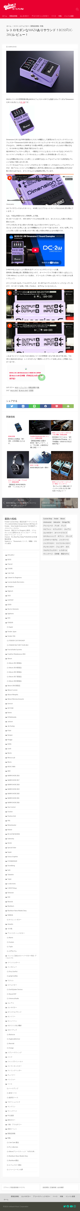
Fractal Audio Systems (15, 649)
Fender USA (11, 636)
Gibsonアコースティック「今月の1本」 (22, 1151)
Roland (10, 830)
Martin (10, 753)
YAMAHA (10, 915)
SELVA (10, 843)
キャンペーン (12, 1021)
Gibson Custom (12, 690)
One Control (11, 807)
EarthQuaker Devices (16, 989)
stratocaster (47, 522)
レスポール (63, 550)
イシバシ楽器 (69, 16)
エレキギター (24, 16)
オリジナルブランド (15, 1012)
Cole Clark (11, 573)
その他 (36, 465)
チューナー (11, 1075)
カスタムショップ (49, 536)
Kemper (10, 735)
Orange (11, 1048)
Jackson (10, 722)
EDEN (9, 605)
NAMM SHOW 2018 (13, 785)
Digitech (10, 591)
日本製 (57, 554)
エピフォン (47, 529)
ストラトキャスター (63, 543)
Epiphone (11, 614)
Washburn (11, 906)
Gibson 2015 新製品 (15, 672)
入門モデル (13, 951)
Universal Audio (14, 998)
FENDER (10, 623)
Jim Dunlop (11, 726)
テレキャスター (48, 547)
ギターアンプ (12, 480)
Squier (11, 627)
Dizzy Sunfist (13, 971)
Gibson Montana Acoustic (16, 699)
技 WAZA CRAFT (24, 390)
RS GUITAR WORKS (14, 834)
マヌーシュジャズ (14, 1102)
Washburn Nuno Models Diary (17, 911)
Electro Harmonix (13, 609)
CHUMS (10, 568)
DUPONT (11, 600)
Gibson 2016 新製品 (14, 686)
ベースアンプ (13, 1088)
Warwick (10, 902)
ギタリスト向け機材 (15, 1025)
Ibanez (10, 713)
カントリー (11, 1016)
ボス (67, 547)
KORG (9, 744)
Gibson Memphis (13, 695)
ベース (53, 16)
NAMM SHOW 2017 (13, 780)
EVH (9, 618)
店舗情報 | (53, 1187)
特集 (60, 16)
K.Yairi (9, 730)
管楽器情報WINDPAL (17, 1187)
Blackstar (12, 1034)
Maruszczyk (11, 758)
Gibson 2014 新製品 (15, 668)
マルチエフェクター (50, 550)
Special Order (12, 848)
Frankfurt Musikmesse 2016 (37, 436)
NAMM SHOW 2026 (13, 803)
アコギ (57, 526)
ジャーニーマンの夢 (16, 1169)
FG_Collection (13, 1147)
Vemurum (11, 893)
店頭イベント (12, 1129)
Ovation (10, 812)
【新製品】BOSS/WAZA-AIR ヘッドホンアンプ (17, 486)
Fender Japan (12, 632)
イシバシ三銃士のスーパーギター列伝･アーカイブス (21, 957)
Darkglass (11, 586)
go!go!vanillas (13, 976)
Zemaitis (10, 924)
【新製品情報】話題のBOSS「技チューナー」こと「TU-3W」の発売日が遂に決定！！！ (39, 444)
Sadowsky (11, 839)
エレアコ (67, 529)
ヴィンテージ (63, 484)
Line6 (9, 749)
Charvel (10, 564)
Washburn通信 (14, 1160)
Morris (10, 762)
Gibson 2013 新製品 (15, 663)
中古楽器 (11, 1115)
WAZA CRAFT (14, 390)
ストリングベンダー (15, 1070)
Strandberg (11, 866)
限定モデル (65, 554)
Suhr (9, 870)
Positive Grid (12, 816)
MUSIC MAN (11, 767)
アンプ (63, 526)
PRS (9, 821)
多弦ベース (13, 1093)
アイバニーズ (48, 526)
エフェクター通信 (15, 1165)
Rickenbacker (12, 825)
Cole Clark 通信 (14, 1142)
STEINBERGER (12, 861)
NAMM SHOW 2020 (13, 794)
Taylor (9, 879)
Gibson (62, 519)
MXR (9, 771)
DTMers (6, 1187)
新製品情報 (13, 16)
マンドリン (11, 1106)
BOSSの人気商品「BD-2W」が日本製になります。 (16, 441)
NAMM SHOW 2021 (13, 798)
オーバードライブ (61, 533)
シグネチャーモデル (50, 540)
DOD (9, 596)
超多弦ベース (13, 1097)
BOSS (16, 26)
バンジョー (11, 1079)
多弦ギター (11, 1120)
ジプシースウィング (15, 1052)
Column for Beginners (15, 577)
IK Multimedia (12, 717)
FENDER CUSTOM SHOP (17, 641)
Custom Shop (47, 519)
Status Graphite (13, 857)
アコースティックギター (40, 16)
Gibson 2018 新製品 (15, 681)
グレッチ (69, 536)
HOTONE (10, 708)
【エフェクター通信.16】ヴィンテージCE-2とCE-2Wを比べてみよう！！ (62, 488)
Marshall (11, 1043)
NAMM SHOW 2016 (13, 776)
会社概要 (60, 1187)
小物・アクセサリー (15, 1124)
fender (56, 519)
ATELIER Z (11, 555)
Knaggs (10, 740)
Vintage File (66, 522)
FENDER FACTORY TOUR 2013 (18, 645)
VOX (9, 897)
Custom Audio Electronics (16, 582)
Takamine (11, 875)
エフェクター (24, 26)
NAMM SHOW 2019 (13, 789)
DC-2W (22, 102)
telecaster (56, 522)
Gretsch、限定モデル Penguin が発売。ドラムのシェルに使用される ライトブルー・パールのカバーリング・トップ (20, 532)
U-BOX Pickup (12, 888)
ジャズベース (64, 540)
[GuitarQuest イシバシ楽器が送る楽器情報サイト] (13, 6)
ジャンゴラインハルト (15, 1061)
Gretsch (10, 704)
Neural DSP (12, 994)
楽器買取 (46, 1187)
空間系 (31, 390)
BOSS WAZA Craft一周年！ (39, 467)
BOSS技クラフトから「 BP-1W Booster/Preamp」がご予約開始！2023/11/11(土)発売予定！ (62, 440)
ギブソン (61, 536)
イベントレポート (14, 962)
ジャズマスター (48, 543)
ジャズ (10, 1057)
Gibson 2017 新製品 (15, 677)
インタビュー (12, 967)
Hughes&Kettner (14, 1039)
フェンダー (60, 547)
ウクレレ (11, 980)
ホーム (4, 16)
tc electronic (12, 884)
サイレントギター (15, 920)
